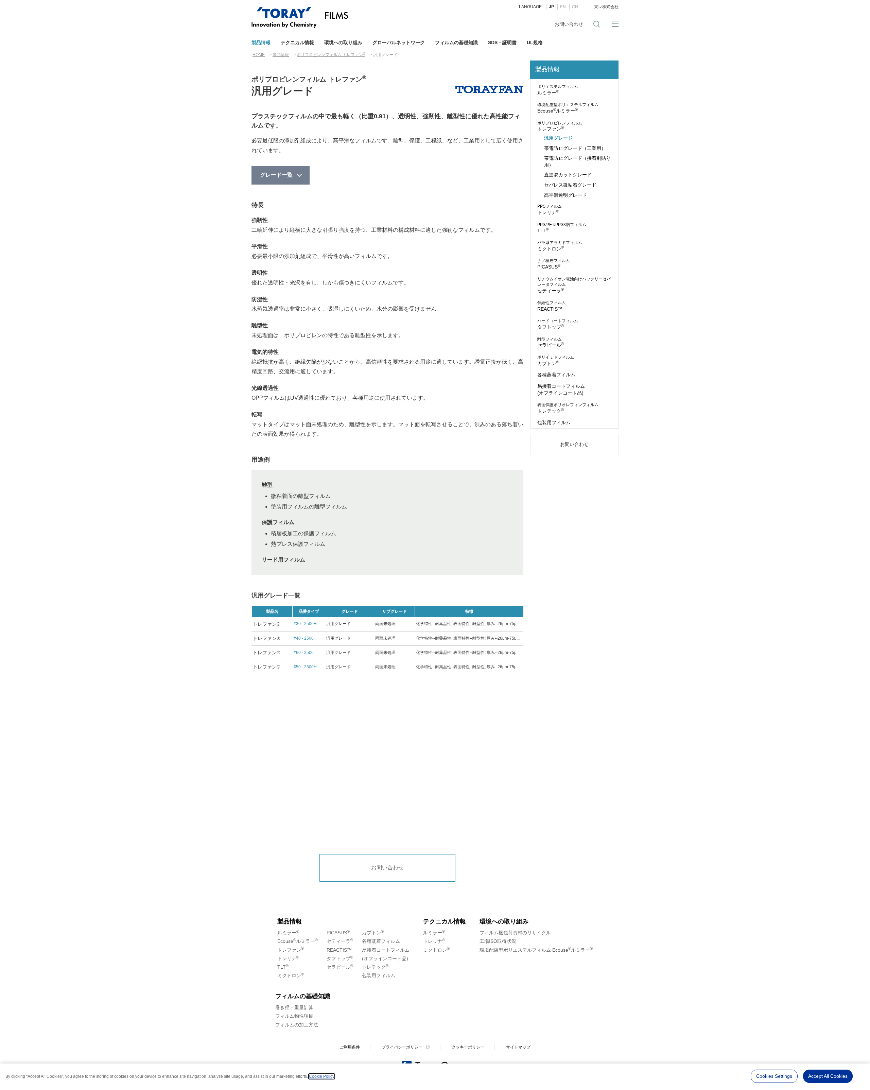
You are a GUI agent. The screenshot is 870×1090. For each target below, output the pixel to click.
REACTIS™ (551, 306)
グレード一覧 (276, 175)
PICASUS (553, 264)
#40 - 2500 (304, 638)
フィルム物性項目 (294, 1016)
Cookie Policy (321, 1076)
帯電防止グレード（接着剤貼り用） (577, 161)
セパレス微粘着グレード (570, 185)
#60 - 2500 (304, 652)
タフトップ (557, 324)
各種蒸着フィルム (556, 374)
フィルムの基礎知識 (456, 42)
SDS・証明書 (502, 42)
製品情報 (261, 42)
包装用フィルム (554, 422)
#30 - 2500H (305, 623)
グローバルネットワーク (398, 42)
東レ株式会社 (606, 6)
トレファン (559, 126)
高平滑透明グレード (565, 195)
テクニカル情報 (297, 42)
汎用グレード (558, 138)
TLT (561, 227)
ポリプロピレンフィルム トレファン (331, 54)
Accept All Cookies (828, 1076)
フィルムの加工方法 (296, 1024)
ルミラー (557, 90)
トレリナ (549, 209)
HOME (259, 54)
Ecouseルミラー (567, 108)
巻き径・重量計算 (294, 1007)
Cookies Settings (774, 1076)
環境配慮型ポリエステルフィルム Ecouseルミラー (536, 950)
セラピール (550, 342)
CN (575, 6)
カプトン (555, 360)
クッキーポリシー (468, 1047)
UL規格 (535, 42)
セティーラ (574, 285)
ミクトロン (559, 246)
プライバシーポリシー (402, 1047)
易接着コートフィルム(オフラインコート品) (561, 389)
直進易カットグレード (568, 174)
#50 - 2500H (305, 666)
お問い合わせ (569, 24)
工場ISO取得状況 (498, 941)
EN (563, 6)
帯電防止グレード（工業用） (575, 148)
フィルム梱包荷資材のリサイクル (515, 932)
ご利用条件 (350, 1047)
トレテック (567, 408)
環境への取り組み (343, 42)
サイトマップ (518, 1047)
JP (551, 6)
